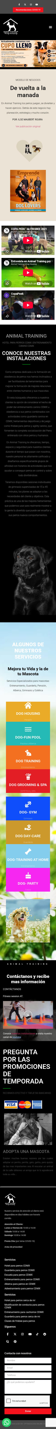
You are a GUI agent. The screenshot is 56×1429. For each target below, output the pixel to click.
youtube (17, 1037)
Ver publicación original (28, 126)
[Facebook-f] (19, 4)
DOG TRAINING (28, 761)
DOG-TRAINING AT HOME (28, 860)
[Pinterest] (15, 1341)
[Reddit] (45, 1334)
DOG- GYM (28, 812)
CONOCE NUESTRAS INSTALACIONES (26, 355)
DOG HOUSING (28, 714)
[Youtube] (37, 4)
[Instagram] (31, 4)
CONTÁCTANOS (12, 989)
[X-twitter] (25, 4)
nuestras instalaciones (23, 1033)
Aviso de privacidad (13, 1247)
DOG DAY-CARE (28, 836)
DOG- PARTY (28, 883)
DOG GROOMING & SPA (28, 785)
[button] (50, 26)
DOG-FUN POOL (28, 737)
